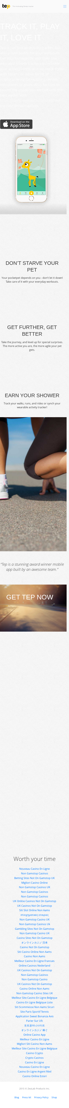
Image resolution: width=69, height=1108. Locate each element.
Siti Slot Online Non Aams (34, 910)
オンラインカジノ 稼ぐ (34, 1030)
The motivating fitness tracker (31, 6)
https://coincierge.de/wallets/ (24, 100)
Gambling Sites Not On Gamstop (34, 929)
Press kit (26, 1097)
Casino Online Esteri (34, 1076)
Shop (54, 1097)
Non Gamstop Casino (34, 979)
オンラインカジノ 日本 (34, 942)
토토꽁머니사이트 (34, 1025)
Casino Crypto (34, 1053)
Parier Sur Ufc (34, 1021)
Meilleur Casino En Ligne (34, 1039)
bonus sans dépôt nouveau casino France (27, 527)
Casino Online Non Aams (34, 988)
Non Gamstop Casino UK (35, 919)
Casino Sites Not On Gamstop (34, 938)
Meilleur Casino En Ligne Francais (34, 961)
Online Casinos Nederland (34, 965)
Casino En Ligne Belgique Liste (34, 1002)
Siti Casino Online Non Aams (34, 952)
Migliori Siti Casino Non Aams (34, 1044)
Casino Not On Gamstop (34, 947)
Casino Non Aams (34, 956)
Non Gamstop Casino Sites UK (34, 993)
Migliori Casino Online (34, 882)
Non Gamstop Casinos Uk (34, 924)
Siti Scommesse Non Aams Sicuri (34, 1007)
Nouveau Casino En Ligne (34, 869)
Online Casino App (34, 1034)
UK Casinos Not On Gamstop (34, 905)
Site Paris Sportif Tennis (34, 1011)
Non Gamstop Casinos (34, 873)
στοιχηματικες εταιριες (35, 915)
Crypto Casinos (34, 1058)
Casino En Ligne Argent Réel (34, 1071)
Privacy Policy (41, 1097)
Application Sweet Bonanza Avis (35, 1016)
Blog (16, 1097)
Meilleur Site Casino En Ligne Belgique (34, 998)
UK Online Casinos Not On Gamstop (34, 901)
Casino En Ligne (34, 1062)
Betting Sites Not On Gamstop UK (34, 878)
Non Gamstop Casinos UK (34, 887)
